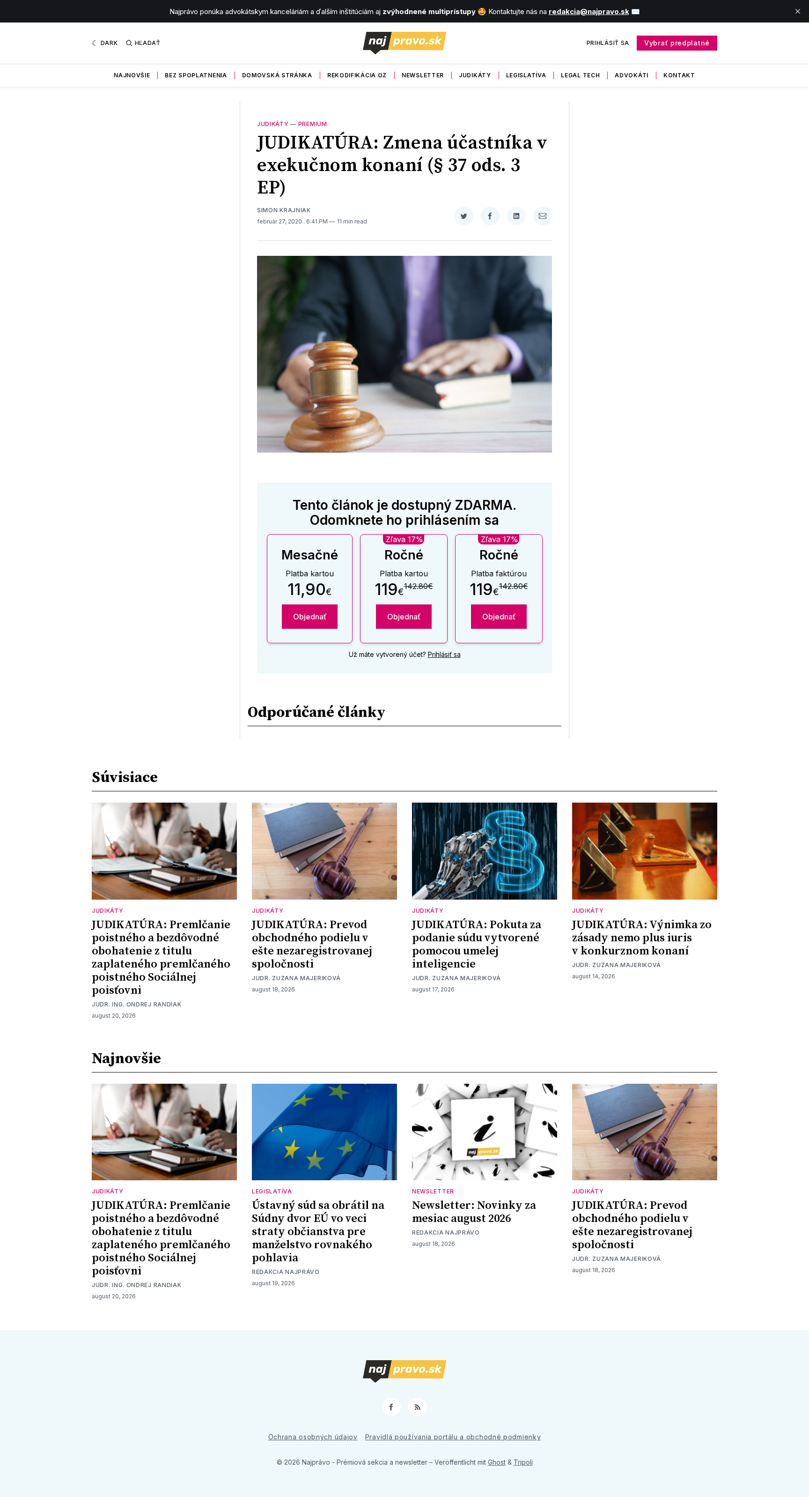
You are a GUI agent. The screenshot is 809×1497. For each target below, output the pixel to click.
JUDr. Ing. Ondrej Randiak (137, 1004)
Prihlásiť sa (608, 42)
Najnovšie (132, 75)
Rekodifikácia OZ (357, 75)
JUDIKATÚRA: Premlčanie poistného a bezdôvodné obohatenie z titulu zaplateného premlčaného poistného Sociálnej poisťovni (161, 958)
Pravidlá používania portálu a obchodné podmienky (453, 1437)
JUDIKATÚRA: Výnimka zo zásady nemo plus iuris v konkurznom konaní (642, 938)
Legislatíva (526, 75)
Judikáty (475, 75)
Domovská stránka (277, 75)
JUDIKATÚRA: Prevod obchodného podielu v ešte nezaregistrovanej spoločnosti (312, 944)
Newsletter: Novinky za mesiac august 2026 (474, 1212)
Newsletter (423, 75)
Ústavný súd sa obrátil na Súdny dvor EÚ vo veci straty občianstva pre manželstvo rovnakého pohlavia (318, 1232)
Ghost (497, 1462)
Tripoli (523, 1462)
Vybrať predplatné (677, 43)
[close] (797, 11)
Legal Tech (580, 75)
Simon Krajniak (284, 210)
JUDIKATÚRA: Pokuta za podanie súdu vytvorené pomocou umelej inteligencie (476, 944)
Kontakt (679, 75)
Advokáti (631, 75)
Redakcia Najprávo (286, 1271)
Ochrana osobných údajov (313, 1437)
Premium (312, 123)
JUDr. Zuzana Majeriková (296, 978)
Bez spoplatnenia (196, 75)
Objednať (309, 616)
